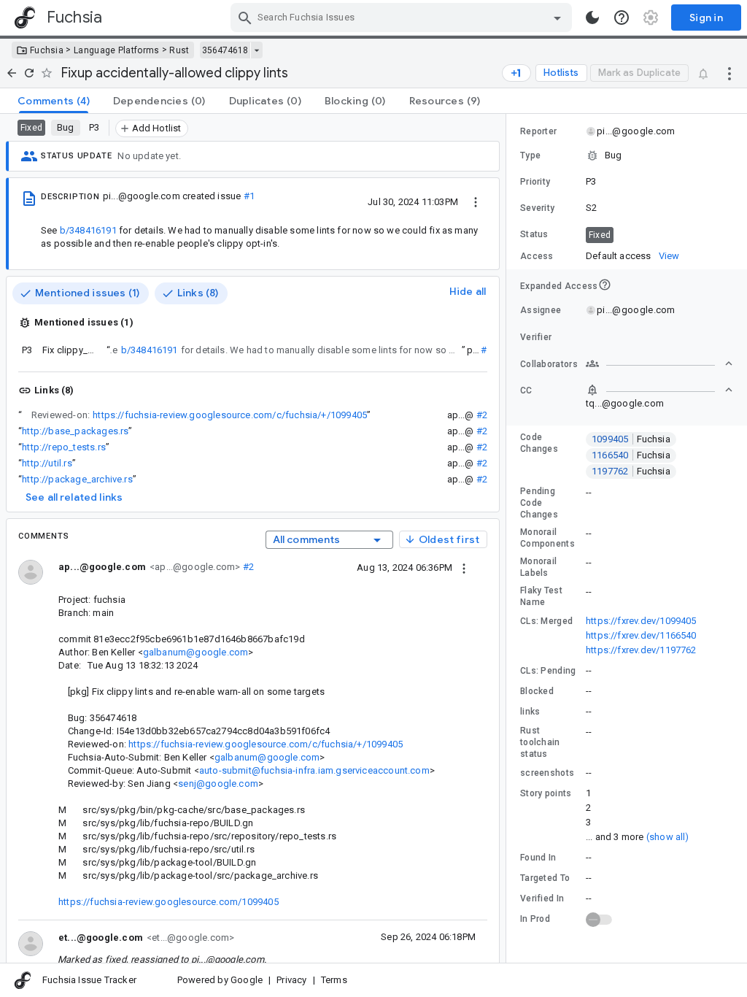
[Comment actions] (464, 567)
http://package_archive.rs (77, 479)
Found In (538, 857)
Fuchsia (46, 50)
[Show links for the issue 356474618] (256, 50)
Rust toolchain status (540, 742)
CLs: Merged (546, 621)
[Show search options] (557, 17)
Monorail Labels (538, 567)
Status (534, 234)
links (530, 712)
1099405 (631, 439)
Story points (546, 793)
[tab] (53, 100)
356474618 (225, 50)
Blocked (537, 691)
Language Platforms (116, 50)
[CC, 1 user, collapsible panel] (659, 389)
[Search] (245, 17)
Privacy (291, 979)
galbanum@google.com (196, 652)
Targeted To (545, 878)
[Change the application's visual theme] (592, 17)
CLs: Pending (548, 671)
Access (537, 256)
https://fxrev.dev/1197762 (641, 649)
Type (530, 155)
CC (526, 390)
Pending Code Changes (539, 503)
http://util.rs (47, 463)
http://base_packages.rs (75, 431)
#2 (481, 414)
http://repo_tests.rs (64, 447)
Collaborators (549, 364)
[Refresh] (29, 73)
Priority (535, 182)
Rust (179, 50)
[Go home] (11, 73)
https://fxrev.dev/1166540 (641, 635)
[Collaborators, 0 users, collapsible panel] (659, 363)
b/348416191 (88, 230)
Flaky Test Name (541, 596)
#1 (249, 195)
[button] (626, 155)
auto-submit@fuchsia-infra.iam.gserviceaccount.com (314, 770)
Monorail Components (547, 538)
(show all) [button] (667, 836)
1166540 (631, 455)
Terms (334, 979)
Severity (537, 208)
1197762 (631, 471)
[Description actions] (475, 201)
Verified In (542, 898)
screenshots (547, 773)
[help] (621, 17)
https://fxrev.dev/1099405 (641, 620)
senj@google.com (218, 783)
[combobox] (403, 17)
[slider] (508, 538)
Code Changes (539, 443)
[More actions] (729, 73)
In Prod (535, 919)
